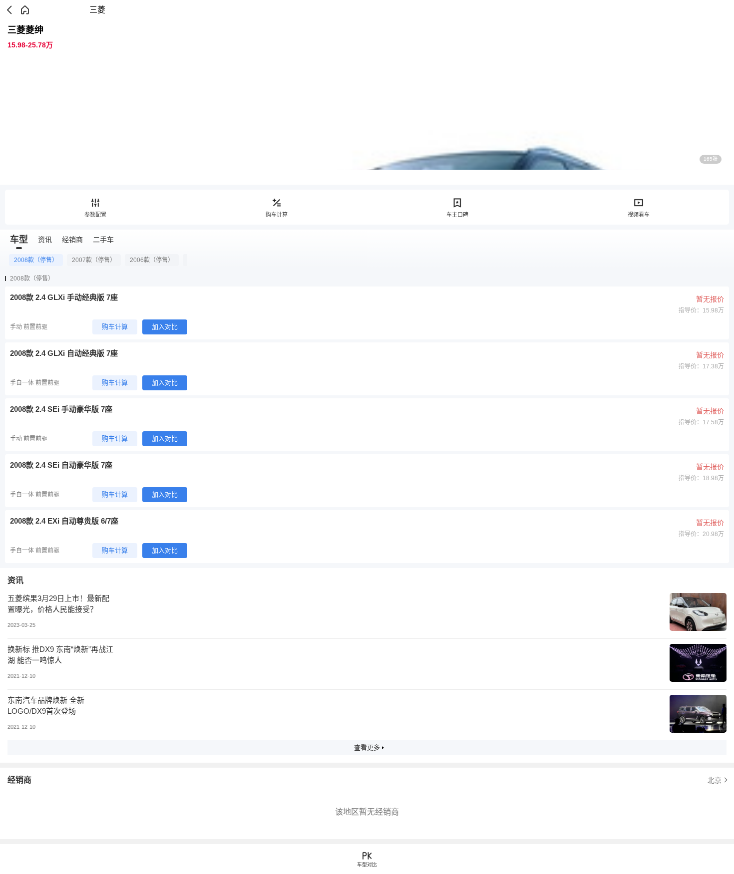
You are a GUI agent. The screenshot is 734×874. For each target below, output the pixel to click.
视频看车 (639, 215)
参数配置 (95, 215)
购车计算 (277, 215)
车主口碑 (457, 215)
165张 (711, 159)
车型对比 (367, 865)
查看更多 (367, 747)
